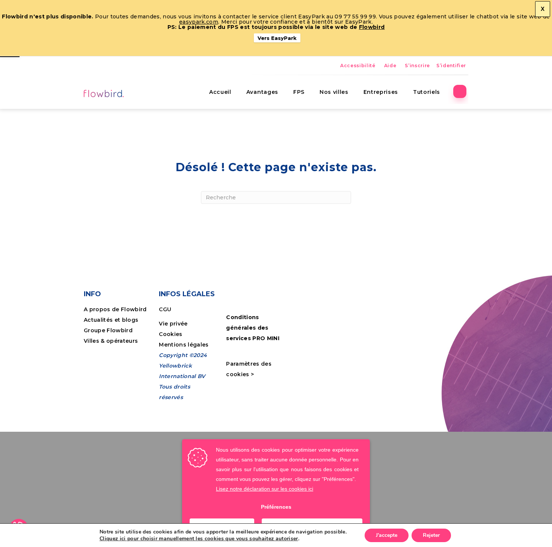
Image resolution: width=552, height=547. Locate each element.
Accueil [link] (220, 92)
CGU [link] (165, 309)
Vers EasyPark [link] (277, 38)
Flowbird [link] (372, 27)
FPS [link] (299, 92)
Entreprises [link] (380, 92)
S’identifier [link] (451, 65)
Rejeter (431, 535)
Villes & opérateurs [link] (111, 341)
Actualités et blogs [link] (111, 319)
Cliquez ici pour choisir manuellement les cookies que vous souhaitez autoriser (199, 538)
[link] (104, 93)
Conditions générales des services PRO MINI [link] (252, 328)
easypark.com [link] (198, 21)
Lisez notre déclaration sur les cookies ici (264, 489)
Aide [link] (390, 65)
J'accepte (386, 535)
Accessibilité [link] (358, 65)
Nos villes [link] (334, 92)
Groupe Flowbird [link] (109, 330)
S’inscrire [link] (417, 65)
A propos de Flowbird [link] (115, 309)
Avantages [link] (262, 92)
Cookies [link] (171, 334)
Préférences (276, 507)
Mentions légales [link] (183, 344)
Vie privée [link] (173, 323)
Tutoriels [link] (426, 92)
